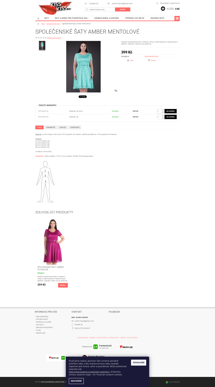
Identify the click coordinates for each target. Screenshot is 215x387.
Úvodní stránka (38, 18)
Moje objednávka (42, 316)
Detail (63, 285)
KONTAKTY (40, 325)
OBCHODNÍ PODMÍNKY (44, 327)
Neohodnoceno (54, 38)
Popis (39, 127)
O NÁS (38, 330)
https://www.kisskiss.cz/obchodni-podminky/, (89, 372)
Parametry (50, 127)
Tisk (131, 60)
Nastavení (76, 381)
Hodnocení (74, 127)
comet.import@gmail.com (84, 321)
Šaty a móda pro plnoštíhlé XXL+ (71, 18)
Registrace (175, 3)
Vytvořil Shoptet (174, 382)
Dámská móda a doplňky (106, 18)
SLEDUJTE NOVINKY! (82, 328)
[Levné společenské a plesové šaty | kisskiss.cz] (55, 8)
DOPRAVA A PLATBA (43, 322)
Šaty (46, 18)
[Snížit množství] (163, 112)
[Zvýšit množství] (163, 110)
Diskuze (63, 127)
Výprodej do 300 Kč (134, 18)
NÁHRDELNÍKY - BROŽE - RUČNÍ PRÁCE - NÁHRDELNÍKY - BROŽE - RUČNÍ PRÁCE (107, 337)
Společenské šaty (152, 56)
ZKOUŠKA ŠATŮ (157, 18)
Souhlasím (138, 362)
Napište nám (41, 333)
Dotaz (153, 60)
